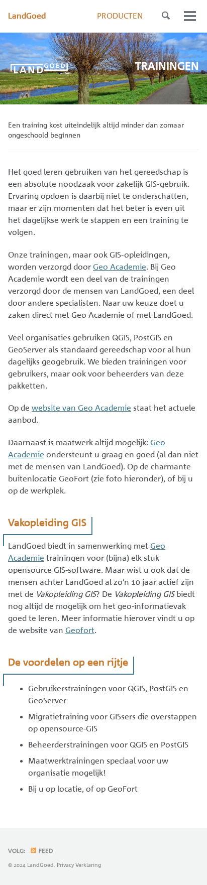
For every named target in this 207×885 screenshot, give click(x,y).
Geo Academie (119, 267)
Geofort (79, 630)
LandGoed (27, 16)
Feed (45, 850)
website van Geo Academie (81, 408)
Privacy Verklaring (79, 865)
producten (120, 16)
